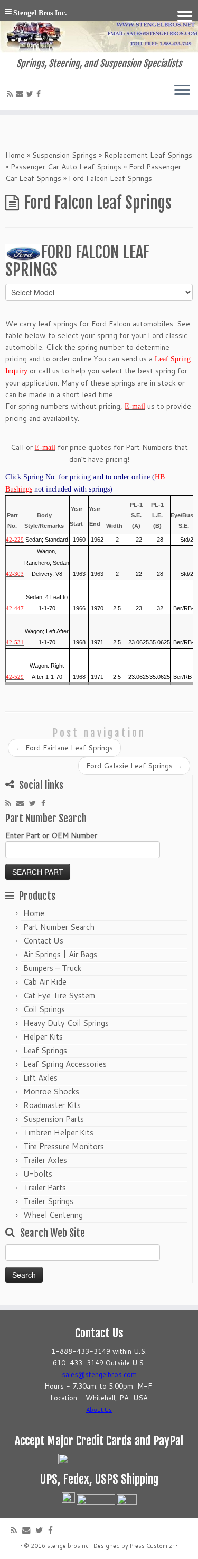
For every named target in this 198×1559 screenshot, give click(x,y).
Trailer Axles (45, 1160)
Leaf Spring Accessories (65, 1064)
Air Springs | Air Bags (60, 954)
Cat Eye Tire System (59, 995)
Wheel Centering (53, 1214)
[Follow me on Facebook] (40, 94)
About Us (99, 1410)
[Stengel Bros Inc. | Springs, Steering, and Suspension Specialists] (99, 29)
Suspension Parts (53, 1118)
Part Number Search (59, 926)
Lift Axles (40, 1077)
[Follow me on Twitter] (31, 94)
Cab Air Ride (45, 981)
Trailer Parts (44, 1187)
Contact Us (43, 940)
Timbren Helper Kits (58, 1132)
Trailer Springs (48, 1201)
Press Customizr (152, 1546)
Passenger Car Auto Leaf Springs (66, 166)
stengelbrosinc (68, 1546)
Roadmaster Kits (52, 1105)
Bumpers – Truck (52, 968)
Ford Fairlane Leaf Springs (64, 748)
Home (15, 155)
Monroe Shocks (51, 1091)
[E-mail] (21, 94)
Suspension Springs (64, 155)
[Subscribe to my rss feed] (11, 94)
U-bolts (37, 1173)
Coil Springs (44, 1009)
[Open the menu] (182, 91)
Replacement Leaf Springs (148, 155)
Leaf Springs (45, 1050)
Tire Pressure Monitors (63, 1146)
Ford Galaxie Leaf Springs (134, 766)
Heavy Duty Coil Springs (66, 1022)
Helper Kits (43, 1036)
